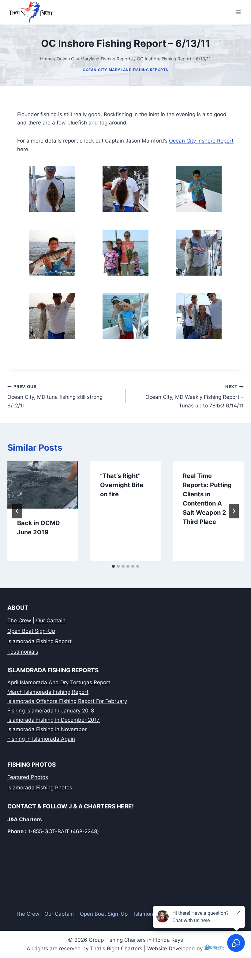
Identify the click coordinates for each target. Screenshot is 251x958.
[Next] (234, 511)
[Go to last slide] (17, 511)
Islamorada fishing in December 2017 (53, 720)
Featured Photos (27, 777)
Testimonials (22, 652)
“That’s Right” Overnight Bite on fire (121, 485)
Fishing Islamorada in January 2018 (50, 711)
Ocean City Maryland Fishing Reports (125, 69)
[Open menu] (238, 12)
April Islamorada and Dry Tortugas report (58, 682)
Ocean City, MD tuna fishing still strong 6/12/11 (55, 396)
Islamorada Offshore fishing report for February (67, 701)
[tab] (113, 566)
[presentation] (42, 485)
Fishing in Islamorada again (41, 739)
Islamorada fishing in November (47, 729)
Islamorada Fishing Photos (39, 787)
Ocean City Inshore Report (201, 141)
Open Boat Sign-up (31, 631)
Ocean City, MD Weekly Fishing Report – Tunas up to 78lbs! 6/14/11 (194, 396)
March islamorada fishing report (47, 692)
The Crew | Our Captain (36, 620)
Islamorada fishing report (39, 641)
